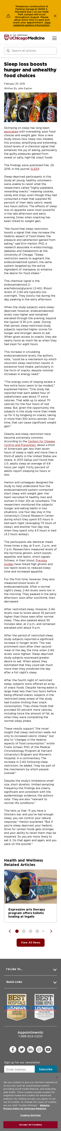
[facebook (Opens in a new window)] (12, 1049)
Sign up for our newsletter (22, 1062)
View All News (30, 942)
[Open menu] (54, 38)
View (47, 22)
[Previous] (11, 931)
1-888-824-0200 (30, 1034)
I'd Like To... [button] (14, 969)
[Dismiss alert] (55, 15)
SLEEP (34, 169)
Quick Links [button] (14, 982)
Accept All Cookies (30, 1124)
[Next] (49, 931)
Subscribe (46, 1069)
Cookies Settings (30, 1115)
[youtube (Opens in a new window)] (48, 1049)
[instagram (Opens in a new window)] (39, 1049)
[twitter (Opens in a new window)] (21, 1049)
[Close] (57, 1077)
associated (11, 131)
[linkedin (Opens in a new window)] (30, 1049)
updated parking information (31, 25)
